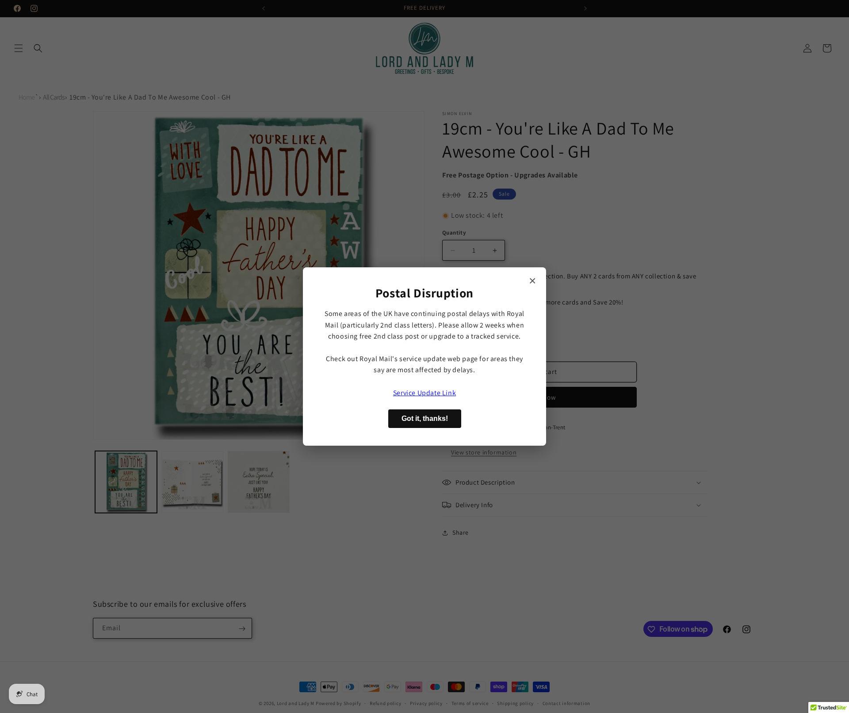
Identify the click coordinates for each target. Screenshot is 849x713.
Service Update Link (424, 392)
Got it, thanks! (425, 418)
